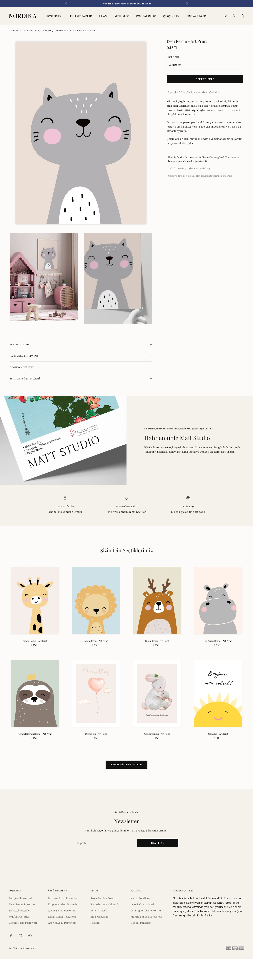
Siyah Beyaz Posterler (22, 904)
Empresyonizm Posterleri (63, 904)
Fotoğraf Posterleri (20, 898)
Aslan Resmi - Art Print (96, 640)
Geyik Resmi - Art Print (157, 640)
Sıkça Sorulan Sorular (103, 898)
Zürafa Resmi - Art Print (35, 640)
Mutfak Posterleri (19, 916)
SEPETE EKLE (205, 79)
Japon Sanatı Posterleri (62, 910)
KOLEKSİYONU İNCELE (126, 764)
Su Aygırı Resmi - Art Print (218, 640)
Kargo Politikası (140, 898)
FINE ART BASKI (197, 16)
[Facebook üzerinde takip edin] (11, 936)
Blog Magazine (99, 916)
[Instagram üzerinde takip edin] (20, 936)
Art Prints (28, 30)
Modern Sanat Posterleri (63, 898)
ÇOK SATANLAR (146, 16)
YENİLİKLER (122, 16)
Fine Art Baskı (99, 910)
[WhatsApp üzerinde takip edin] (30, 936)
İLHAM (103, 16)
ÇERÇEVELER (171, 16)
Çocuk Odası (44, 30)
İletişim (95, 922)
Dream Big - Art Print (96, 733)
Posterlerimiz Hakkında (104, 904)
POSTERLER (53, 16)
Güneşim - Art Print (218, 733)
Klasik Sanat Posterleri (62, 916)
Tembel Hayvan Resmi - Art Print (35, 733)
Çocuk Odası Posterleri (23, 922)
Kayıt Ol (157, 842)
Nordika (14, 30)
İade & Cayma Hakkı (143, 904)
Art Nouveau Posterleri (62, 922)
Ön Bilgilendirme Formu (146, 910)
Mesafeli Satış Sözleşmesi (146, 916)
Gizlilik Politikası (141, 922)
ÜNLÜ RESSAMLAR (80, 16)
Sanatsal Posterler (20, 910)
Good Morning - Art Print (157, 733)
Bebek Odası (62, 30)
